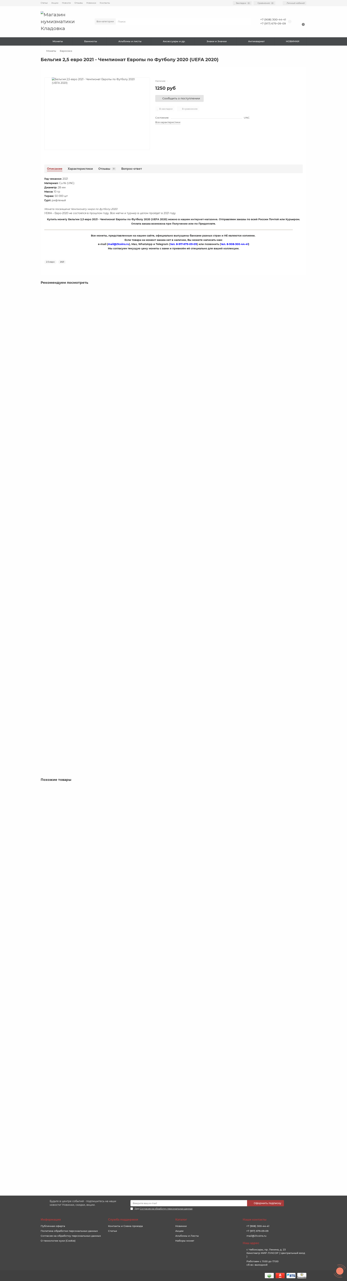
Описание (54, 168)
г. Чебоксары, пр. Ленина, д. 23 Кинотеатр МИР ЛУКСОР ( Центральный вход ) (276, 1253)
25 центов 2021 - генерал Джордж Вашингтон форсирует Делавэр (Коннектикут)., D (98, 909)
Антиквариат (256, 41)
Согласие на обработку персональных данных (71, 1235)
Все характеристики (167, 122)
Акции (54, 3)
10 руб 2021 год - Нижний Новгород (65, 990)
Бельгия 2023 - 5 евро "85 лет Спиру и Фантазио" (74, 655)
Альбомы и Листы (187, 1235)
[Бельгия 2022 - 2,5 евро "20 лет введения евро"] (173, 470)
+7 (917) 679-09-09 (273, 23)
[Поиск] (247, 21)
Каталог (181, 1219)
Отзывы (78, 3)
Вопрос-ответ (131, 168)
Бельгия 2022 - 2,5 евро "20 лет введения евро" (73, 493)
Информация (51, 1219)
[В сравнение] (303, 299)
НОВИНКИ (292, 41)
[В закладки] (303, 292)
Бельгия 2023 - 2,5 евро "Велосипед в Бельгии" (73, 331)
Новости (66, 3)
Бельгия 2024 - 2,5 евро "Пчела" (63, 735)
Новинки (91, 3)
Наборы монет (184, 1240)
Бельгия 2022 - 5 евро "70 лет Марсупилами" (71, 574)
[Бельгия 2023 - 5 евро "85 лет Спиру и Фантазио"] (173, 632)
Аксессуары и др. (174, 41)
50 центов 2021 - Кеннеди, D (60, 1071)
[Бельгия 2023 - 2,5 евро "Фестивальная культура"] (173, 390)
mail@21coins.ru (256, 1235)
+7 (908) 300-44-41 (273, 19)
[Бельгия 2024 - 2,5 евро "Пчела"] (173, 713)
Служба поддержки (123, 1219)
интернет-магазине (204, 219)
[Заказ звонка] (339, 1271)
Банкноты (90, 41)
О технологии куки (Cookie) (58, 1240)
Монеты (58, 41)
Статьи (44, 3)
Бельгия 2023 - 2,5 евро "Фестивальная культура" (74, 412)
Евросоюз (66, 50)
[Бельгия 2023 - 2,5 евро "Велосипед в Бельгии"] (173, 309)
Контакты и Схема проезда (125, 1226)
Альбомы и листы (130, 41)
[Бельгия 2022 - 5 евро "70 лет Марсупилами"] (173, 551)
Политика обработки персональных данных (69, 1230)
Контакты (105, 3)
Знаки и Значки (217, 41)
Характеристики (80, 168)
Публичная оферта (53, 1226)
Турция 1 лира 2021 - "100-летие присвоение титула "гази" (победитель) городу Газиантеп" (102, 828)
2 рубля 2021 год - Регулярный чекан (66, 1152)
